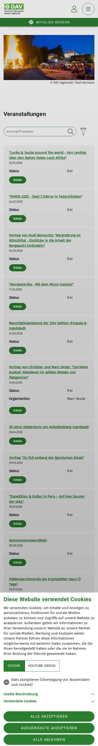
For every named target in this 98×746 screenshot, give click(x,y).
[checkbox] (49, 682)
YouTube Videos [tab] (41, 666)
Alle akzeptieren (49, 716)
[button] (49, 694)
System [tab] (14, 666)
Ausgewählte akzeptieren (49, 728)
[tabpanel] (49, 689)
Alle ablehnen (49, 739)
